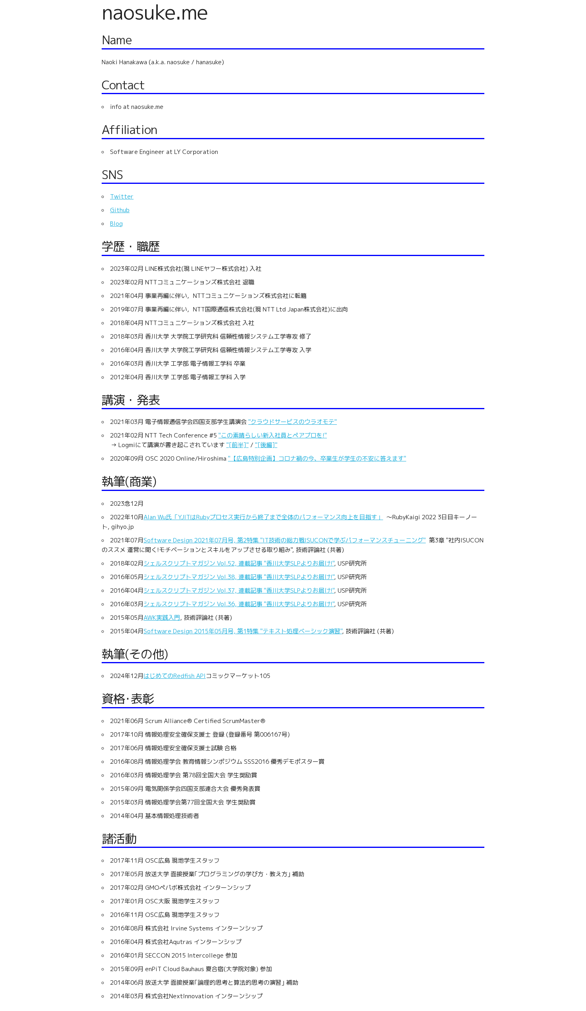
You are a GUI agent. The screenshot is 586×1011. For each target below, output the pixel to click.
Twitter (122, 196)
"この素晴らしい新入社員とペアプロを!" (272, 435)
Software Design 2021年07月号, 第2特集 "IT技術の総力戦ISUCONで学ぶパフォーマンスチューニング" (285, 540)
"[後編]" (266, 445)
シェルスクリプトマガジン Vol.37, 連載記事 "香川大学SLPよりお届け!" (239, 590)
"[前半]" (237, 445)
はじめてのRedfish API (175, 676)
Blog (116, 223)
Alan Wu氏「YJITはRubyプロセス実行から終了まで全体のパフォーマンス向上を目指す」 (263, 517)
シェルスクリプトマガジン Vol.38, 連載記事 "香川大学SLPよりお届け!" (239, 577)
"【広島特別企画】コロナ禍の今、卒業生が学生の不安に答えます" (317, 458)
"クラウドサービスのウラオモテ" (292, 422)
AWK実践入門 (162, 617)
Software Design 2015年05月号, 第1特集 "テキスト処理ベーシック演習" (243, 631)
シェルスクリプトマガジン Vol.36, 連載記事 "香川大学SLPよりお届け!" (239, 604)
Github (120, 210)
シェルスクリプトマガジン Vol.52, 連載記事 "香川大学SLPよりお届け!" (239, 563)
